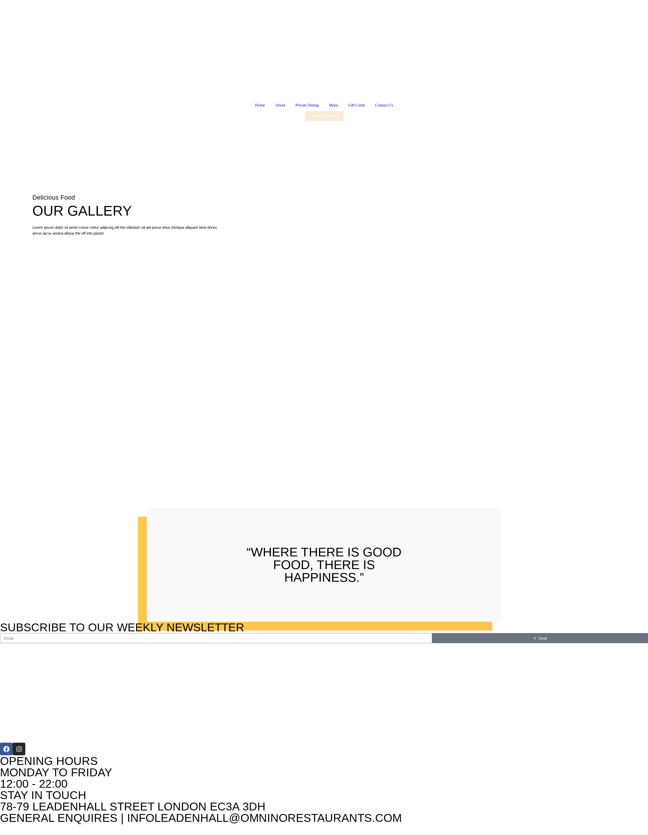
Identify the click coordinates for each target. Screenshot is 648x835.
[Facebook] (6, 749)
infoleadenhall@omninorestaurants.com (264, 817)
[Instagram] (19, 749)
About (280, 105)
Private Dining (307, 105)
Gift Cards (356, 105)
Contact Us (384, 105)
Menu (333, 105)
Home (260, 105)
